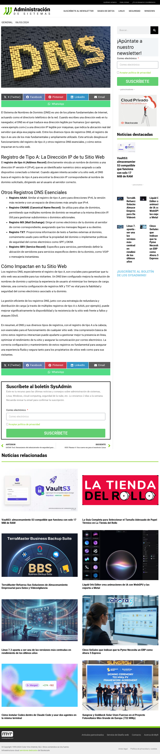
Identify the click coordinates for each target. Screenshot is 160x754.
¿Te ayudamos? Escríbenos (143, 2)
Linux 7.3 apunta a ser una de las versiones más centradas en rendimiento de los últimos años (133, 244)
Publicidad (124, 2)
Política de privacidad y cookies (143, 749)
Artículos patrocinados (93, 735)
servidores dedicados (29, 750)
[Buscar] (154, 30)
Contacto (136, 735)
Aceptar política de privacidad (24, 424)
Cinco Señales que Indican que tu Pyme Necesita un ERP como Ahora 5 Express (154, 242)
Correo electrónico (16, 410)
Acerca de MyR (151, 735)
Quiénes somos (110, 2)
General (7, 22)
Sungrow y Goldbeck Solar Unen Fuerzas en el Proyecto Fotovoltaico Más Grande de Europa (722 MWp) (113, 717)
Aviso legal (123, 749)
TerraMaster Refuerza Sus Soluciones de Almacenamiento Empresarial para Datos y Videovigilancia (35, 586)
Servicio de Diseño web (118, 735)
